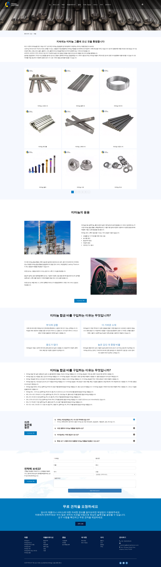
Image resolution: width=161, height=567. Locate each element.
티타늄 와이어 (118, 106)
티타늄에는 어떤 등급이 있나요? (67, 435)
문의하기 (108, 5)
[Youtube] (120, 563)
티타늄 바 (26, 540)
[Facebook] (127, 563)
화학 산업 (45, 546)
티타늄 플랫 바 (80, 106)
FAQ (101, 546)
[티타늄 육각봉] (43, 122)
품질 (79, 5)
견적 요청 (80, 524)
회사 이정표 (84, 542)
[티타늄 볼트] (43, 163)
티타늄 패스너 (28, 542)
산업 (44, 548)
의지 (101, 5)
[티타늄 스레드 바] (43, 81)
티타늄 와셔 (118, 187)
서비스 (95, 5)
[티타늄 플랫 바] (80, 81)
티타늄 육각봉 (43, 146)
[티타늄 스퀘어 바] (80, 122)
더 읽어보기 (80, 300)
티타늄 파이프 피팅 (29, 544)
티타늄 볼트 (42, 187)
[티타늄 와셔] (118, 163)
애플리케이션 (71, 5)
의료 (44, 542)
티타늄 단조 (27, 546)
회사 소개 (56, 5)
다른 (44, 550)
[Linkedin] (123, 563)
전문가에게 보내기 (95, 490)
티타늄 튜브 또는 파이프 (30, 550)
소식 (101, 542)
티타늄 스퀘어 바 (80, 146)
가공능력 (64, 540)
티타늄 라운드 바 (118, 146)
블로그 (102, 540)
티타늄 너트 (80, 187)
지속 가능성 (87, 5)
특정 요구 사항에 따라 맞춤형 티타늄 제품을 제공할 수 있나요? (77, 441)
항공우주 (45, 540)
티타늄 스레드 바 (43, 106)
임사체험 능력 (66, 544)
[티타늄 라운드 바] (118, 122)
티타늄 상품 (27, 552)
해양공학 (45, 544)
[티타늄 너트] (80, 163)
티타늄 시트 (27, 548)
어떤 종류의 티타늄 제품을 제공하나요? (69, 428)
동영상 (102, 544)
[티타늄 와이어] (118, 81)
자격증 (64, 542)
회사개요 (83, 540)
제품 (63, 5)
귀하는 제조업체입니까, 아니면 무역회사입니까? (72, 420)
